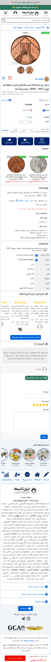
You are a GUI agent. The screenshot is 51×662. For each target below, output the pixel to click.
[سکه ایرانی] (43, 454)
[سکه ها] (34, 628)
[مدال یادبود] (15, 454)
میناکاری (39, 561)
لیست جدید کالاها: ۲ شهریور (25, 7)
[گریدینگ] (17, 628)
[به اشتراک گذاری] (3, 78)
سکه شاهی (25, 573)
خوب (37, 404)
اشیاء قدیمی (14, 531)
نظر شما (46, 409)
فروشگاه (37, 479)
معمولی (43, 404)
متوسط (40, 404)
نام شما (46, 392)
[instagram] (28, 619)
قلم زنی (11, 557)
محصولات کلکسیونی (10, 521)
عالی (34, 404)
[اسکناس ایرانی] (29, 454)
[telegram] (23, 619)
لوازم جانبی (25, 576)
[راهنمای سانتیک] (44, 110)
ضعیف (46, 404)
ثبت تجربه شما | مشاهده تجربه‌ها (25, 337)
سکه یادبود (6, 570)
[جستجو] (4, 20)
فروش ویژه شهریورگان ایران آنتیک (25, 2)
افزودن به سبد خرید (15, 658)
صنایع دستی (42, 537)
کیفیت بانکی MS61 (26, 200)
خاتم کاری (31, 561)
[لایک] (10, 78)
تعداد (47, 121)
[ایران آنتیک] (48, 27)
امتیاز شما (45, 401)
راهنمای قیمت (6, 479)
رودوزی (23, 561)
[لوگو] (30, 13)
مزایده (17, 479)
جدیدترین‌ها (27, 479)
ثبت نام (46, 479)
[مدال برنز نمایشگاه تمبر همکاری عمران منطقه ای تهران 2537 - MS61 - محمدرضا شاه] (25, 50)
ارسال (44, 437)
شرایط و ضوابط (29, 640)
